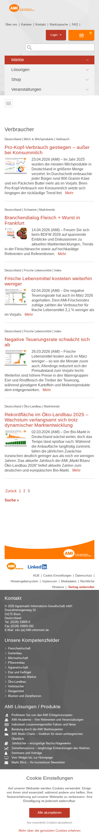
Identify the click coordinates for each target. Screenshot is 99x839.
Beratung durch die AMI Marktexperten (37, 729)
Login (54, 35)
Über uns (11, 24)
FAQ (75, 24)
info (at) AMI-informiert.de (32, 630)
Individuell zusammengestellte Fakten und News (44, 724)
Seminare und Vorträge (27, 753)
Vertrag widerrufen (81, 587)
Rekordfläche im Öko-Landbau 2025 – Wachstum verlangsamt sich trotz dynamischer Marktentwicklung (46, 420)
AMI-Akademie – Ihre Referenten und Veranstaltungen (47, 719)
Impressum (49, 581)
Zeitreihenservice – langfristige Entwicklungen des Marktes (51, 748)
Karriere (26, 24)
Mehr (68, 193)
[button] (49, 60)
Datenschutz (83, 575)
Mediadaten (68, 581)
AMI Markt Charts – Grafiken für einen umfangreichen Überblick (47, 736)
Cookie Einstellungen (57, 575)
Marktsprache (59, 24)
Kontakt (40, 24)
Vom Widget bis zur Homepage (32, 757)
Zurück (11, 491)
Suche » (12, 500)
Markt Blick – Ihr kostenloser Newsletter (38, 762)
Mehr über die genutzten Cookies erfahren (50, 830)
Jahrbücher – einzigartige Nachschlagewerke (41, 743)
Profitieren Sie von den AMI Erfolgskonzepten (42, 715)
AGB (36, 575)
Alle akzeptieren (49, 812)
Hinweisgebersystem (24, 581)
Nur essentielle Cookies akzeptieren (49, 822)
